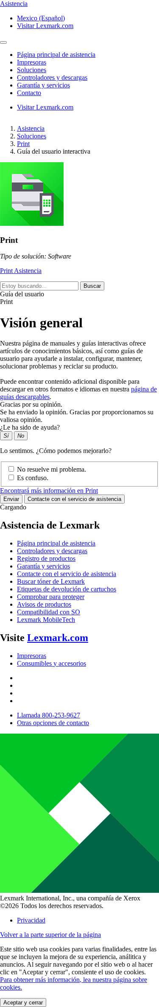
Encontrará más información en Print (49, 490)
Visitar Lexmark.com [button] (45, 25)
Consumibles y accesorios (51, 663)
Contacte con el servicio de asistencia (74, 499)
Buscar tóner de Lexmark (51, 581)
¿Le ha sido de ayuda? (30, 427)
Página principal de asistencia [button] (56, 54)
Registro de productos (46, 558)
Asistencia (31, 128)
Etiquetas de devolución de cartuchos (66, 589)
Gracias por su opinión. (31, 404)
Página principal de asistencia (56, 543)
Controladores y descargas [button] (52, 77)
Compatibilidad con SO (48, 612)
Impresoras (31, 655)
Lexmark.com (57, 637)
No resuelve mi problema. (51, 469)
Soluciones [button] (31, 69)
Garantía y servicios (43, 566)
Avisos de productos (44, 604)
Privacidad (31, 920)
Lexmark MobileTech (46, 619)
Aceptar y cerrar (23, 1002)
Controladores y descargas (52, 550)
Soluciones (31, 136)
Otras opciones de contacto (53, 722)
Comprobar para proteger (50, 596)
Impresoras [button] (31, 62)
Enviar (11, 499)
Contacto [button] (29, 92)
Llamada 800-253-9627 (48, 715)
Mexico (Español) (41, 18)
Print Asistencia (21, 270)
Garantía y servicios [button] (43, 85)
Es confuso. (32, 477)
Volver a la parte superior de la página (50, 934)
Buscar (92, 286)
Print (23, 143)
